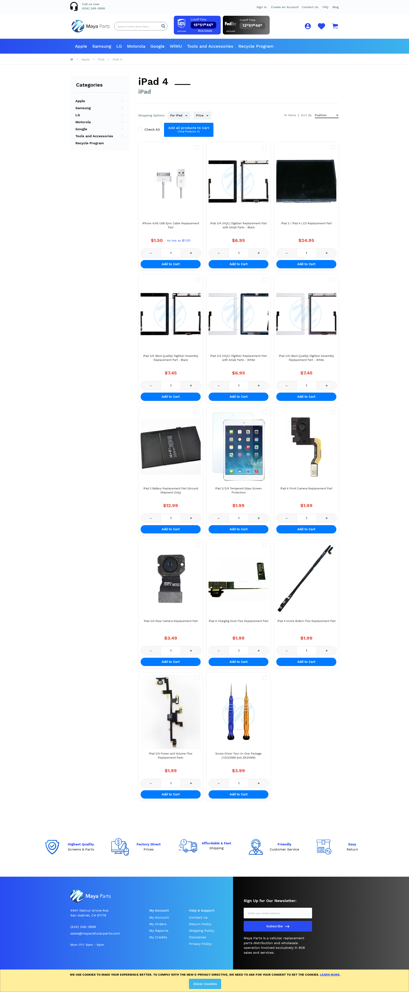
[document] (205, 980)
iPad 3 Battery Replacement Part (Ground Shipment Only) (170, 490)
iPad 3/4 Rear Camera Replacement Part (171, 621)
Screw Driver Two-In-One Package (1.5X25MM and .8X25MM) (238, 755)
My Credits (158, 937)
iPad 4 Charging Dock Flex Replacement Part (238, 621)
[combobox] (140, 26)
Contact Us (310, 7)
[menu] (204, 46)
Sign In (261, 7)
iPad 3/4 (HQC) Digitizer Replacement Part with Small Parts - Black (238, 225)
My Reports (158, 931)
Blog (336, 7)
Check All (152, 129)
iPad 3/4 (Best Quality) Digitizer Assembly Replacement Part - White (306, 358)
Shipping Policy (201, 931)
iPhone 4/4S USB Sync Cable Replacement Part (170, 225)
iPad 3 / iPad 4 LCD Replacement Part (306, 223)
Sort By (306, 115)
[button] (325, 7)
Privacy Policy (200, 944)
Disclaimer (197, 937)
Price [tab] (200, 115)
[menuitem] (81, 46)
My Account (159, 917)
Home (71, 59)
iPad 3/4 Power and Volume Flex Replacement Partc (170, 755)
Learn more (330, 974)
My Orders (157, 924)
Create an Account (285, 7)
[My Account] (307, 27)
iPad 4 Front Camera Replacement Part (306, 488)
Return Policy (200, 924)
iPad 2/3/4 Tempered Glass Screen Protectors (238, 490)
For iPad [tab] (176, 115)
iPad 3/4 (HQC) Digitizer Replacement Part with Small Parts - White (238, 358)
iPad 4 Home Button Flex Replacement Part (306, 621)
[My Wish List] (321, 29)
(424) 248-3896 (93, 8)
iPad (101, 59)
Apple (85, 59)
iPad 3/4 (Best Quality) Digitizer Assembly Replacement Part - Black (170, 358)
